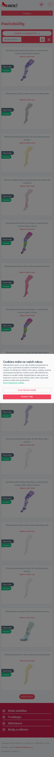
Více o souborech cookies (13, 383)
